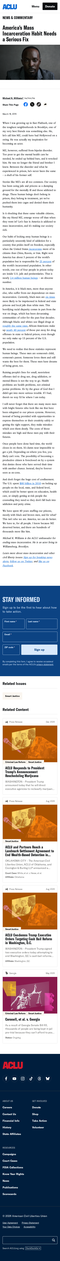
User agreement (10, 1222)
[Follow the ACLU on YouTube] (14, 1078)
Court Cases (10, 1160)
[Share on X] (32, 105)
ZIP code (8, 647)
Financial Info (11, 1120)
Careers (7, 1107)
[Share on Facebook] (26, 105)
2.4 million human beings (24, 277)
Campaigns (9, 1154)
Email (7, 634)
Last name (33, 621)
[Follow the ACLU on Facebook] (6, 1078)
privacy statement (44, 664)
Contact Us (9, 1114)
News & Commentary (16, 18)
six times (50, 296)
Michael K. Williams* (13, 98)
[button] (39, 105)
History (7, 1127)
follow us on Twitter (21, 561)
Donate (50, 6)
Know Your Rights (13, 1173)
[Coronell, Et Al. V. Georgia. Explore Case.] (30, 1006)
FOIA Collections (13, 1167)
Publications (10, 1187)
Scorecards (9, 1193)
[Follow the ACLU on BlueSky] (47, 1078)
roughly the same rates (15, 325)
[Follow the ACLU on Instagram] (22, 1078)
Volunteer (38, 1127)
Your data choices (11, 1226)
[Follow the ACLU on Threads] (39, 1078)
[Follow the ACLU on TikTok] (31, 1078)
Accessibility (29, 1226)
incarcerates (35, 249)
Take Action (39, 1120)
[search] (53, 1240)
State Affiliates (12, 1133)
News (6, 1180)
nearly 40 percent (16, 330)
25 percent (45, 261)
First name (9, 621)
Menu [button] (35, 6)
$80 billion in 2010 (30, 483)
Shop (35, 1114)
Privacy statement (30, 1222)
